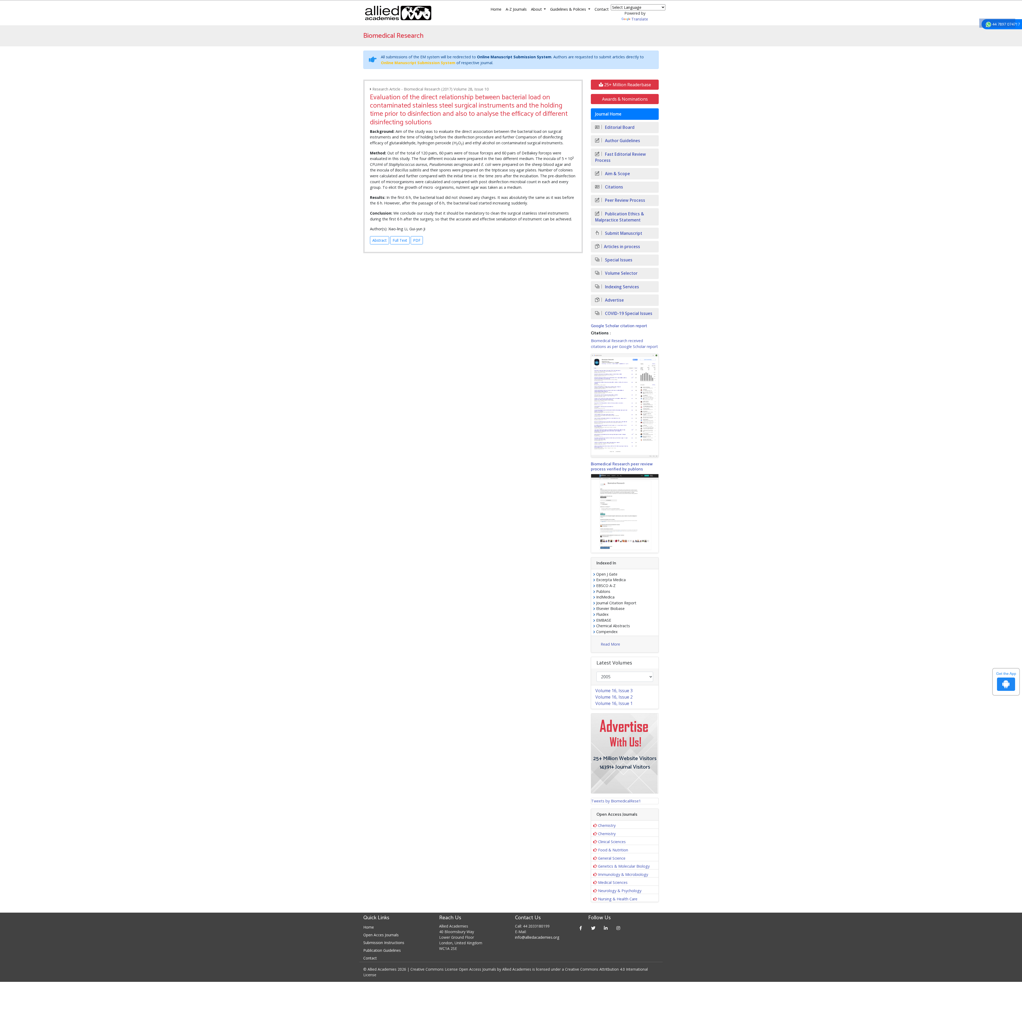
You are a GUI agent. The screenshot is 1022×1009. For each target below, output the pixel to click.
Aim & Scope (617, 174)
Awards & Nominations (625, 99)
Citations (613, 187)
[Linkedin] (606, 928)
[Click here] (624, 405)
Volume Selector (620, 273)
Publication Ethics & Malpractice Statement (619, 217)
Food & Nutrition (613, 849)
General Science (611, 858)
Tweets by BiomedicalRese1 (616, 800)
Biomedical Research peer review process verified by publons (622, 467)
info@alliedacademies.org (537, 937)
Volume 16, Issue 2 (614, 697)
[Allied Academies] (398, 13)
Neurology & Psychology (619, 890)
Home (496, 9)
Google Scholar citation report (619, 326)
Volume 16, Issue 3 (614, 691)
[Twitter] (593, 928)
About (537, 9)
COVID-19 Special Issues (628, 313)
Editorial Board (619, 127)
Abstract (379, 240)
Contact (602, 9)
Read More (610, 644)
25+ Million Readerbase (627, 85)
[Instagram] (618, 928)
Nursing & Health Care (617, 898)
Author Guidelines (622, 140)
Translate (639, 19)
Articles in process (622, 246)
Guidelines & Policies (568, 9)
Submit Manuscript (623, 233)
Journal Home (608, 114)
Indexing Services (621, 287)
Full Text (400, 240)
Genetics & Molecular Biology (624, 866)
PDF (417, 240)
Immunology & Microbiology (623, 874)
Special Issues (618, 260)
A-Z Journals (516, 9)
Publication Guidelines (382, 950)
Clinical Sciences (612, 841)
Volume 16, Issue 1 (614, 703)
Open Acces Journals (381, 934)
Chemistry (607, 825)
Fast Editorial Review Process (620, 157)
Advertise (614, 300)
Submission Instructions (383, 942)
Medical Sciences (613, 882)
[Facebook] (581, 928)
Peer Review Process (624, 200)
